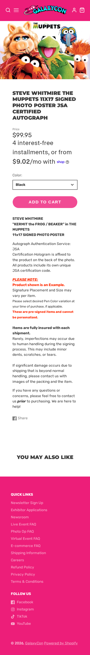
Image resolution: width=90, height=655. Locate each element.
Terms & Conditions (27, 582)
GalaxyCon (34, 643)
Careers (17, 560)
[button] (41, 74)
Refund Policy (22, 567)
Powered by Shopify (61, 643)
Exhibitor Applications (29, 510)
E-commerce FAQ (26, 546)
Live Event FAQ (23, 524)
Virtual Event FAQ (25, 539)
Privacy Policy (23, 574)
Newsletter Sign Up (27, 503)
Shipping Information (28, 553)
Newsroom (20, 517)
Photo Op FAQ (22, 531)
